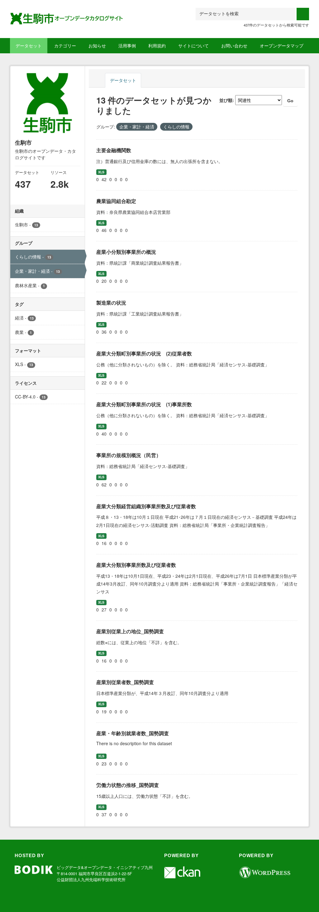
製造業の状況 (111, 302)
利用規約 (157, 45)
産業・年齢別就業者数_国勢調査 (132, 733)
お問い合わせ (234, 45)
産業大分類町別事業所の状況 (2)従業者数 (144, 353)
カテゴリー (65, 45)
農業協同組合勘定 (116, 201)
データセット (29, 45)
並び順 (225, 100)
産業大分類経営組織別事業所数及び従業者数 (146, 506)
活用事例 (127, 45)
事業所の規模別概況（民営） (128, 455)
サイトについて (193, 45)
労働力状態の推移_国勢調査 (127, 785)
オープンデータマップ (281, 45)
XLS (101, 172)
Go (290, 100)
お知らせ (97, 45)
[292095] (67, 15)
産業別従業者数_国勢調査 (125, 682)
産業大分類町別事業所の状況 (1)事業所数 (144, 404)
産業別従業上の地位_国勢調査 (130, 631)
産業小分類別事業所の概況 (126, 251)
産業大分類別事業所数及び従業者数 (136, 564)
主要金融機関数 (113, 150)
